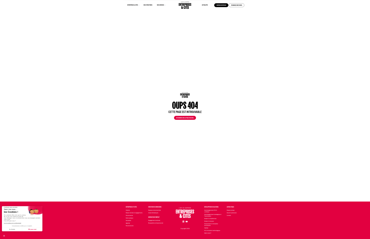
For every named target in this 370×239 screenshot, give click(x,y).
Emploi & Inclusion (209, 221)
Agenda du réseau (221, 5)
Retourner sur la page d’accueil (185, 118)
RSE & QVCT (207, 233)
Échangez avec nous (236, 5)
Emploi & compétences (210, 218)
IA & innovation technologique (212, 230)
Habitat (206, 228)
